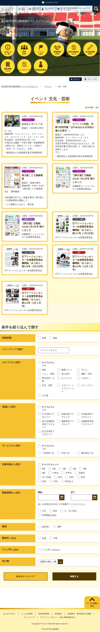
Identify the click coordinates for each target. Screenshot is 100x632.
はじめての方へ (9, 614)
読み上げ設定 (92, 79)
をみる (73, 53)
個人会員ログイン (49, 9)
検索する (74, 576)
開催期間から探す (11, 492)
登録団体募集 (43, 614)
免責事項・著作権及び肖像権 (79, 614)
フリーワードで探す (12, 349)
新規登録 (23, 9)
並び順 (5, 561)
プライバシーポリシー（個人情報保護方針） (58, 617)
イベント (48, 86)
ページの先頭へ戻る (92, 604)
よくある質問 (27, 614)
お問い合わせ (35, 9)
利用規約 (58, 614)
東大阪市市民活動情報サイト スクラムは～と (19, 86)
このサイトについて (10, 9)
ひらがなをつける (51, 2)
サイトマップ (29, 617)
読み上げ (77, 79)
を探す (24, 53)
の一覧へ (7, 53)
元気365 (55, 629)
